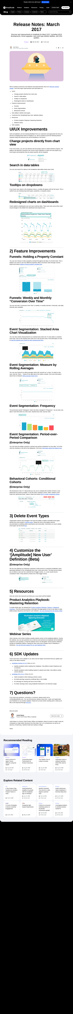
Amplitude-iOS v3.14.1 (18, 674)
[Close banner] (71, 2)
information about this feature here (52, 448)
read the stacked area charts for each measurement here (27, 340)
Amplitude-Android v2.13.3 (19, 663)
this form (28, 702)
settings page (29, 522)
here (25, 525)
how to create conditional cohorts (50, 494)
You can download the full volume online (50, 611)
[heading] (32, 2)
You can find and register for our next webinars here (30, 645)
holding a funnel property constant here (31, 264)
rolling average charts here (29, 376)
